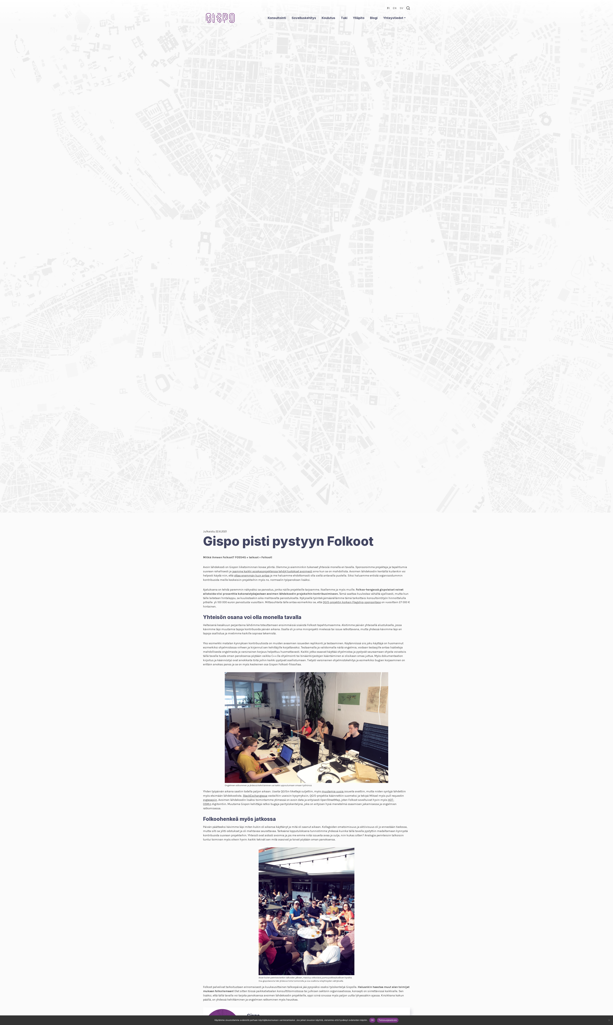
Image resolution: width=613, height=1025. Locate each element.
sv (401, 8)
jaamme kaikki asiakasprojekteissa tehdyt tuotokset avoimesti (272, 571)
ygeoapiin (211, 799)
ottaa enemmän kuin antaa (251, 575)
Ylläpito (358, 18)
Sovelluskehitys (304, 18)
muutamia (329, 791)
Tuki (344, 18)
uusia (340, 791)
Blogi (374, 18)
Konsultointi (277, 18)
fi (388, 8)
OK (372, 1020)
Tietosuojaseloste (387, 1020)
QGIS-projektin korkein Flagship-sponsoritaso (352, 602)
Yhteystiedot (393, 18)
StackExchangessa (255, 795)
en (395, 8)
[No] (609, 1020)
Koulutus (328, 18)
